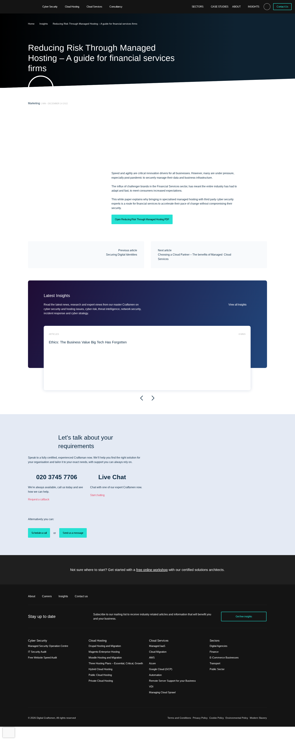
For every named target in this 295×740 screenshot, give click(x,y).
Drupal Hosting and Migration (105, 645)
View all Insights (237, 304)
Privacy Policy (200, 717)
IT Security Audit (37, 651)
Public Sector (217, 669)
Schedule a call (39, 532)
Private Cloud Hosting (101, 680)
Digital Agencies (218, 645)
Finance (214, 651)
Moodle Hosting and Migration (105, 657)
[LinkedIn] (263, 198)
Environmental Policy (237, 717)
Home (31, 23)
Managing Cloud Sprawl (162, 692)
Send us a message (73, 532)
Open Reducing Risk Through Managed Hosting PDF (142, 219)
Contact (282, 6)
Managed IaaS (157, 645)
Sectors (197, 6)
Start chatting (97, 495)
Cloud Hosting (72, 6)
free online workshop (152, 570)
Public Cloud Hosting (100, 674)
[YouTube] (263, 190)
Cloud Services (94, 6)
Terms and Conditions (179, 717)
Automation (155, 674)
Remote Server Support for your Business (172, 680)
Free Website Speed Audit (42, 657)
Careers (47, 596)
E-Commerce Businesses (224, 657)
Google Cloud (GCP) (160, 669)
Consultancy (115, 6)
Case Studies (219, 6)
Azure (152, 663)
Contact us (81, 596)
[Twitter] (263, 175)
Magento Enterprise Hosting (104, 651)
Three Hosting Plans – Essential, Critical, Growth (116, 663)
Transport (215, 663)
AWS (152, 657)
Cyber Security (50, 6)
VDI (151, 686)
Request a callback (38, 499)
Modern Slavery (258, 717)
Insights (253, 6)
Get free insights (244, 616)
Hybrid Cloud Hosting (100, 669)
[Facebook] (263, 182)
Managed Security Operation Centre (48, 645)
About (236, 6)
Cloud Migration (157, 651)
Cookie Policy (216, 717)
